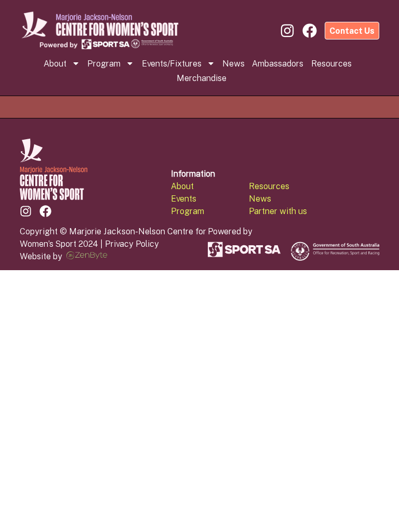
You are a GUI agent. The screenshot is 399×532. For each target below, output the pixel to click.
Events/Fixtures (172, 63)
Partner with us (278, 211)
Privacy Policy (132, 243)
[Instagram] (26, 211)
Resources (331, 63)
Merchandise (202, 78)
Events (183, 198)
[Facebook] (45, 211)
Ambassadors (277, 63)
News (233, 63)
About (55, 63)
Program (104, 63)
